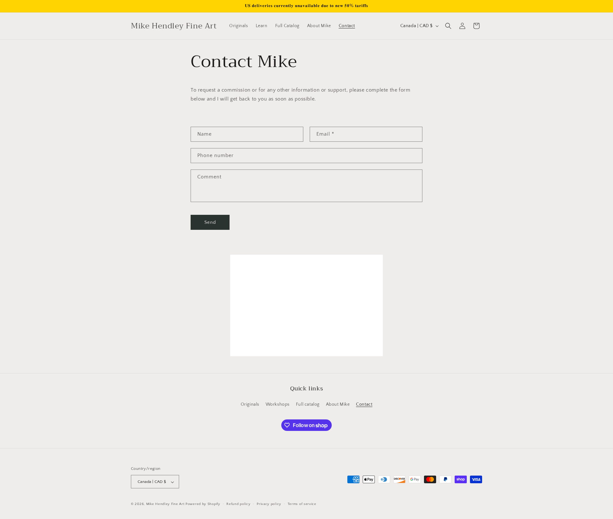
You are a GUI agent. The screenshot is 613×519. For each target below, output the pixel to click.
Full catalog (308, 404)
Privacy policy (269, 504)
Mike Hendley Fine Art (165, 504)
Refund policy (238, 504)
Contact (364, 404)
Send (210, 222)
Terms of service (302, 504)
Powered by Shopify (202, 504)
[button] (448, 26)
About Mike (338, 404)
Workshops (278, 404)
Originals (250, 404)
